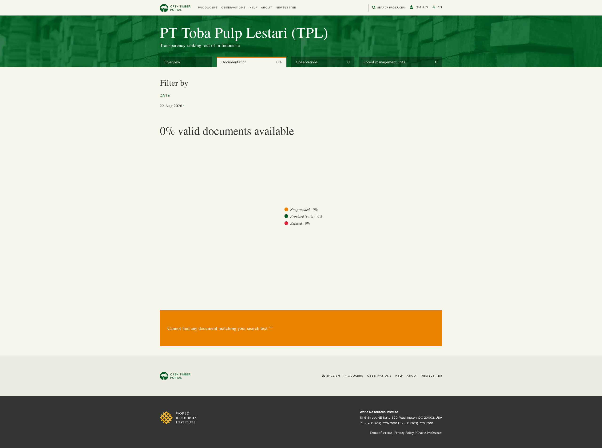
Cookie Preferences (429, 433)
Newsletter (286, 7)
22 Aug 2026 (171, 105)
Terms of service (381, 432)
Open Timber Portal (175, 8)
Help (253, 7)
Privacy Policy (404, 432)
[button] (208, 8)
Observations (233, 7)
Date (165, 95)
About (266, 7)
